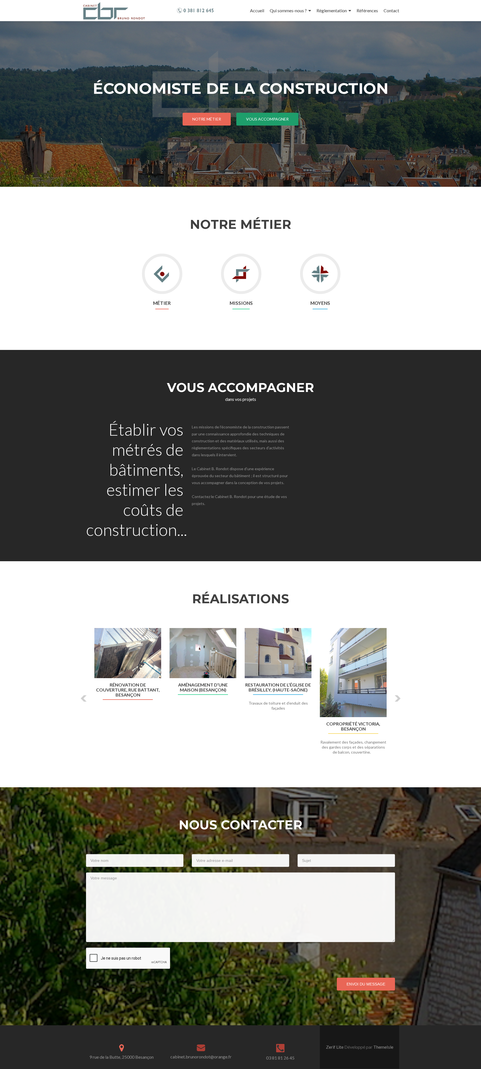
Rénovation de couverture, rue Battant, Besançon (128, 689)
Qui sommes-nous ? (288, 10)
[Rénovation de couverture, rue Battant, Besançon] (127, 653)
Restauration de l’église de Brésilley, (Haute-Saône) (278, 687)
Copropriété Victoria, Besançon (353, 726)
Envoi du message (366, 984)
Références (367, 10)
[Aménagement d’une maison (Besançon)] (203, 653)
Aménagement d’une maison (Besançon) (203, 687)
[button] (84, 698)
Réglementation (331, 10)
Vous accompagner (267, 119)
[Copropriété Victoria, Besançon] (353, 672)
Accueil (257, 10)
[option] (240, 694)
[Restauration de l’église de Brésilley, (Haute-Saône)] (278, 653)
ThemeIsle (383, 1047)
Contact (391, 10)
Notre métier (206, 119)
